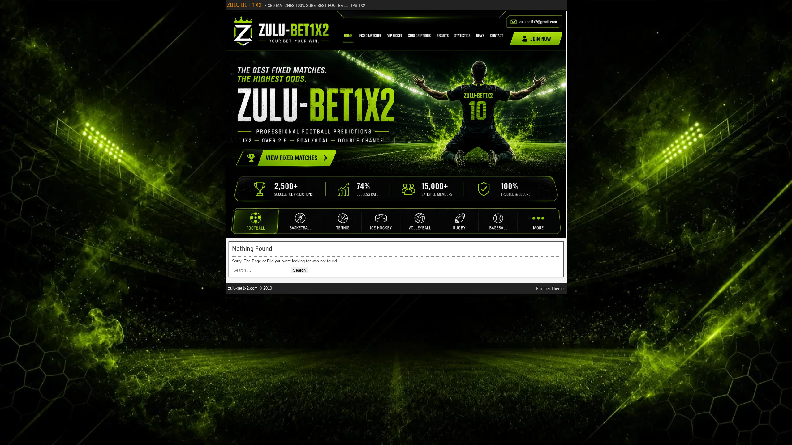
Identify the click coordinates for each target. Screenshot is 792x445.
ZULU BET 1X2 (244, 5)
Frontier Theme (550, 288)
